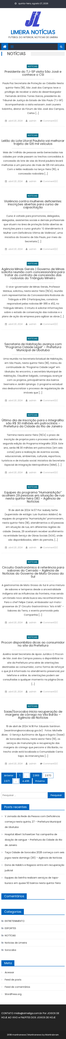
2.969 (36, 775)
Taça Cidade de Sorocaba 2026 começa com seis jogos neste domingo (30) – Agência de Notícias (34, 855)
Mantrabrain (52, 1034)
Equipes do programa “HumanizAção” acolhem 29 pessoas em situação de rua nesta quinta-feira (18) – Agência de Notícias (33, 497)
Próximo (40, 781)
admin (32, 120)
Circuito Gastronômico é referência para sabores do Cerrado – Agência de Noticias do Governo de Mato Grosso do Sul (33, 572)
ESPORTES (10, 928)
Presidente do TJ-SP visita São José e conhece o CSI (33, 73)
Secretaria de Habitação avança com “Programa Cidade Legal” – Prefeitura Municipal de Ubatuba (33, 347)
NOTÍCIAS (32, 66)
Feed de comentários (17, 987)
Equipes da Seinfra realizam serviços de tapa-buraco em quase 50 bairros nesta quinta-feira (33, 880)
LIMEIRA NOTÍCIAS (33, 32)
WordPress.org (13, 994)
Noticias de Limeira (16, 942)
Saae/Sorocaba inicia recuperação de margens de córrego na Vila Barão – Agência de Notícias (33, 715)
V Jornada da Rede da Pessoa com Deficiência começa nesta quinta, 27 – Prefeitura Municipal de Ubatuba (33, 822)
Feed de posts (13, 979)
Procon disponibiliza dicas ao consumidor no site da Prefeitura (33, 644)
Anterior (8, 775)
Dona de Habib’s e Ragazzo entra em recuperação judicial (34, 867)
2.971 (7, 781)
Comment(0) (50, 120)
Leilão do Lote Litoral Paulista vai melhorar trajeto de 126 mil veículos (33, 142)
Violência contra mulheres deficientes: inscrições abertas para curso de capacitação (33, 204)
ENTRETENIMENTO (15, 921)
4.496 (25, 781)
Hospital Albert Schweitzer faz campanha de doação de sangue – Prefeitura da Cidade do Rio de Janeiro (33, 840)
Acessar (9, 972)
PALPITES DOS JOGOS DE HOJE (38, 1017)
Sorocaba (10, 950)
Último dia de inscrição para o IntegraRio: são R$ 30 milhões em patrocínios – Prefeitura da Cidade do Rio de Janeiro (33, 423)
